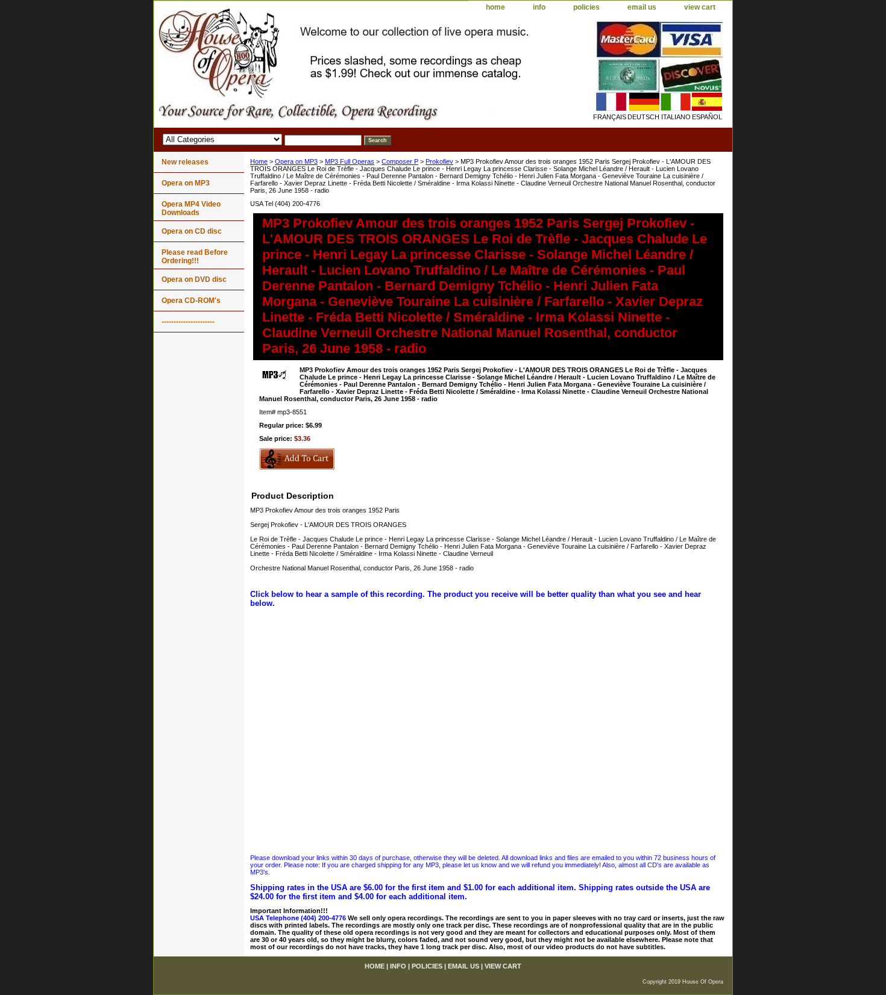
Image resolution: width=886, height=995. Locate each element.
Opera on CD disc (192, 231)
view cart (699, 7)
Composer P (400, 161)
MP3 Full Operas (349, 161)
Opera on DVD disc (194, 279)
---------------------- (188, 321)
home (495, 7)
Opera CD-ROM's (191, 300)
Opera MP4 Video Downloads (191, 208)
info (539, 7)
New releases (185, 162)
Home (259, 161)
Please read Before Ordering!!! (195, 256)
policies (586, 7)
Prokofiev (439, 161)
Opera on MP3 (296, 161)
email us (641, 7)
